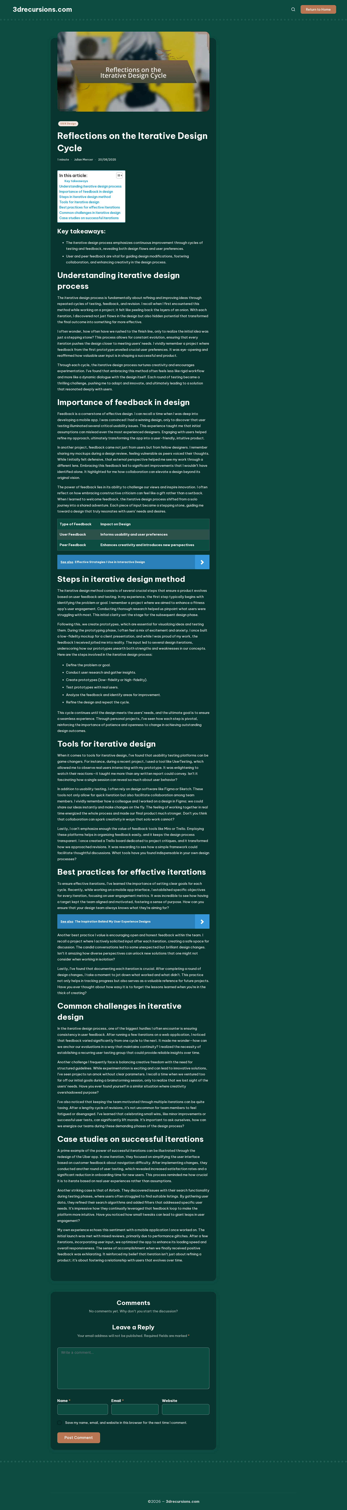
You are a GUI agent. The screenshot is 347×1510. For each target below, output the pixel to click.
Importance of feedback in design (86, 191)
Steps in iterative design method (85, 197)
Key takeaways (76, 181)
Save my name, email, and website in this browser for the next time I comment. (126, 1423)
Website (169, 1400)
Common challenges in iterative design (89, 213)
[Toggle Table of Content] (117, 175)
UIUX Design (68, 123)
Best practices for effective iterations (89, 207)
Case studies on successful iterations (89, 218)
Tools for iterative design (79, 202)
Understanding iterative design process (90, 186)
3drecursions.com (42, 9)
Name (63, 1400)
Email (117, 1400)
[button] (318, 9)
